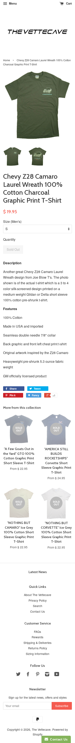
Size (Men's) (12, 221)
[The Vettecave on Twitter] (18, 675)
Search (37, 606)
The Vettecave (41, 729)
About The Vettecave (37, 595)
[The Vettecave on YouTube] (56, 675)
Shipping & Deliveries (37, 643)
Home (6, 60)
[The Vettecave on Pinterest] (37, 675)
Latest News (38, 572)
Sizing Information (37, 654)
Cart (68, 3)
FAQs (37, 632)
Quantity (9, 239)
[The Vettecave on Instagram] (47, 675)
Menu (12, 3)
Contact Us (37, 611)
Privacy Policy (38, 600)
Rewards (37, 637)
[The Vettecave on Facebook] (28, 675)
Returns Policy (37, 648)
